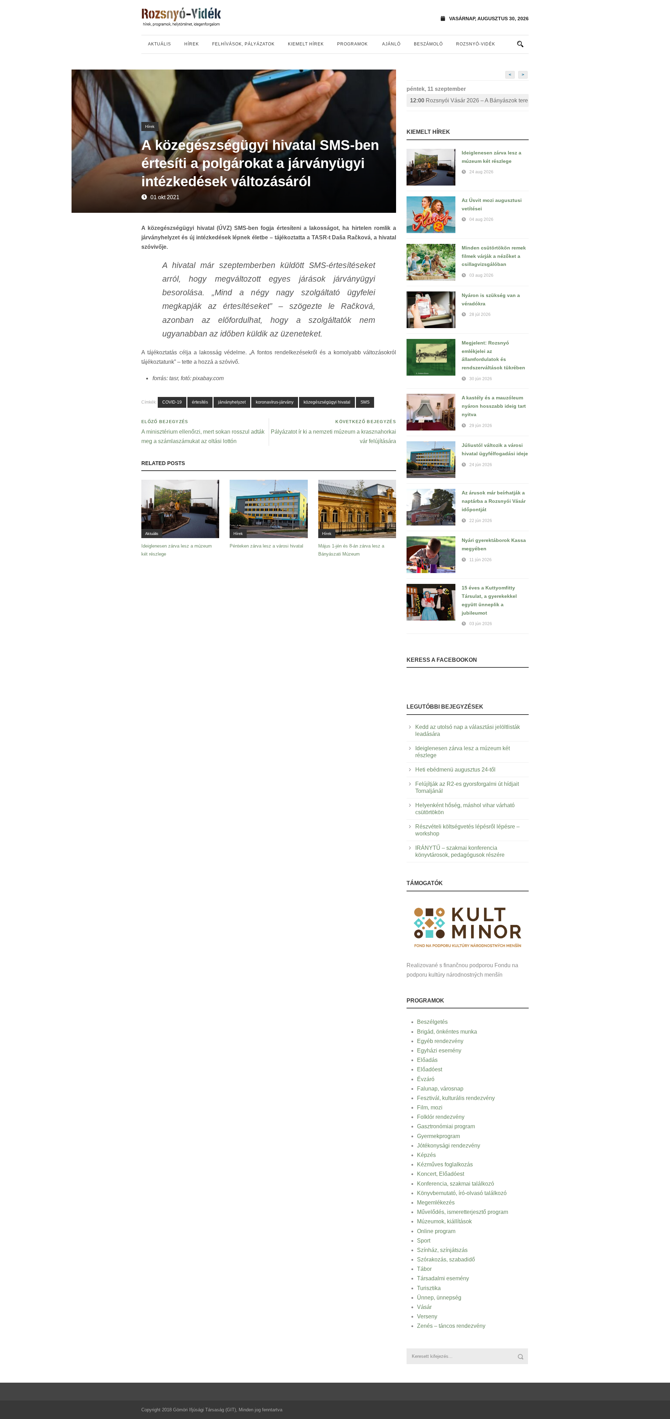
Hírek (191, 44)
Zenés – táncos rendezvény (451, 1326)
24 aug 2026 (481, 171)
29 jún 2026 (480, 425)
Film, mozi (429, 1107)
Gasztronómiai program (446, 1126)
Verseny (427, 1316)
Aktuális (159, 44)
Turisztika (429, 1288)
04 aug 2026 (481, 219)
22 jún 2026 (480, 520)
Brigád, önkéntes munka (447, 1032)
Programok (352, 44)
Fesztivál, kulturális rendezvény (456, 1098)
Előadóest (429, 1069)
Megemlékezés (436, 1203)
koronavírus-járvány (274, 402)
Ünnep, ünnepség (439, 1298)
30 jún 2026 (480, 378)
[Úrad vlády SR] (468, 926)
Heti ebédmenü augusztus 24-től (455, 770)
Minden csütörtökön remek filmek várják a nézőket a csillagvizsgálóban (494, 256)
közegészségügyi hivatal (327, 402)
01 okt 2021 (164, 197)
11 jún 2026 (480, 559)
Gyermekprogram (438, 1136)
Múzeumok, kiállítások (444, 1221)
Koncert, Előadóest (440, 1174)
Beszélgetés (432, 1022)
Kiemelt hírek (306, 44)
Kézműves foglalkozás (445, 1164)
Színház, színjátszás (442, 1250)
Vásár (424, 1307)
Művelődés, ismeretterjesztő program (462, 1212)
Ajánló (391, 44)
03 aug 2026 (481, 275)
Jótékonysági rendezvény (448, 1146)
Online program (436, 1231)
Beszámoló (428, 44)
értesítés (200, 402)
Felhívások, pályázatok (243, 44)
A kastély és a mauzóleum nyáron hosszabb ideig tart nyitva (494, 406)
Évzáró (425, 1079)
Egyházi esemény (439, 1051)
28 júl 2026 (480, 314)
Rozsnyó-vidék (475, 44)
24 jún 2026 (480, 464)
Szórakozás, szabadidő (446, 1259)
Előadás (427, 1060)
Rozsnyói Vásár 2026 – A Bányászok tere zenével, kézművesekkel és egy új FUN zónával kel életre (469, 100)
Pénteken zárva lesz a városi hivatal (266, 546)
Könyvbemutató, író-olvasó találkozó (462, 1193)
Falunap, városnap (440, 1089)
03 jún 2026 (480, 623)
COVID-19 (172, 402)
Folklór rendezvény (440, 1117)
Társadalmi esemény (443, 1278)
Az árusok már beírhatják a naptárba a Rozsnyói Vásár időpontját (494, 501)
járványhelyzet (232, 402)
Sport (423, 1241)
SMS (365, 402)
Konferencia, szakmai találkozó (455, 1184)
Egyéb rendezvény (440, 1041)
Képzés (426, 1155)
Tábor (424, 1269)
